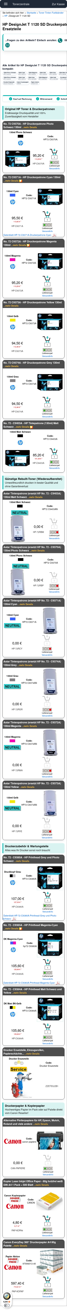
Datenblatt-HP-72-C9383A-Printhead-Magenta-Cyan (29, 982)
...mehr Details (29, 127)
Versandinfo (54, 168)
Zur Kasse (58, 4)
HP (5, 15)
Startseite (31, 12)
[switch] (7, 1305)
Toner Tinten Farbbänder (51, 12)
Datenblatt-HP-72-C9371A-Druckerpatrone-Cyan (27, 234)
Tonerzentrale (20, 4)
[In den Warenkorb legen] (53, 152)
